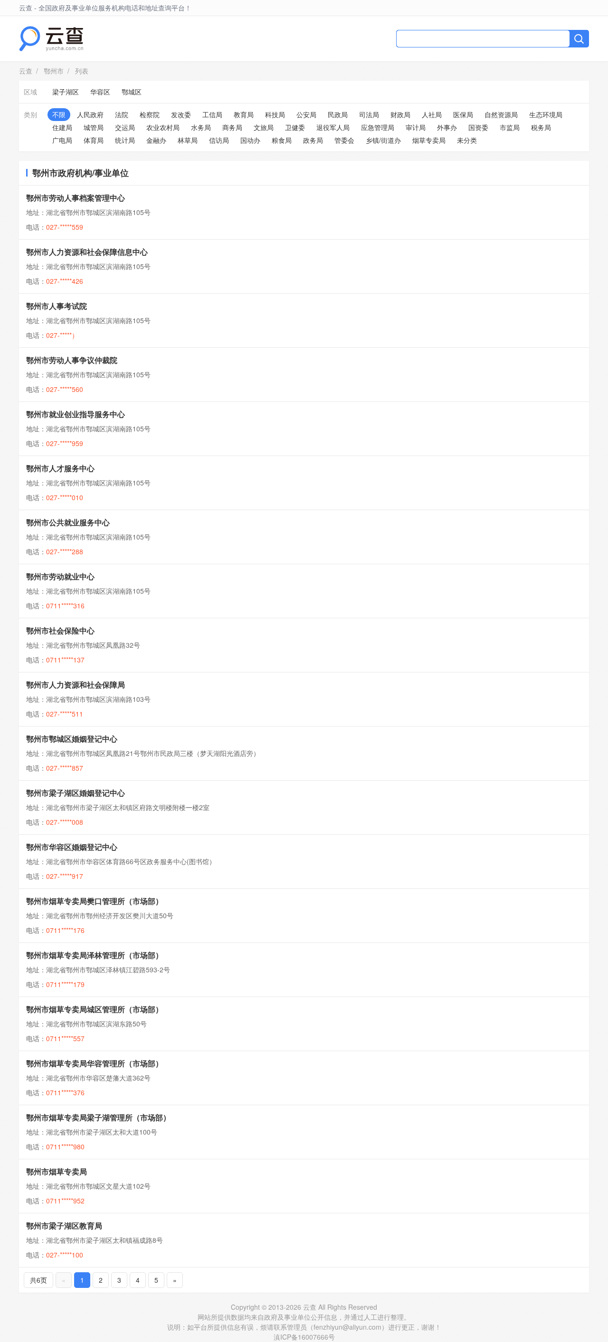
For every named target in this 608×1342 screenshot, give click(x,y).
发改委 (181, 114)
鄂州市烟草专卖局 (56, 1171)
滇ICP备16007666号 (304, 1337)
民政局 (338, 114)
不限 (59, 114)
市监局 (510, 127)
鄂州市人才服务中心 (60, 468)
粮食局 (282, 140)
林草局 (188, 140)
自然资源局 (501, 114)
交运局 (125, 127)
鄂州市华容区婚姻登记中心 (71, 846)
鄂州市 (54, 70)
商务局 (232, 127)
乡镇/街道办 (383, 140)
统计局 (125, 140)
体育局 (94, 140)
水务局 (201, 127)
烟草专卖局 (429, 140)
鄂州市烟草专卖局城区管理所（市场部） (94, 1009)
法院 (121, 114)
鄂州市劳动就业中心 (60, 576)
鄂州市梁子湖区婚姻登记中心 (75, 792)
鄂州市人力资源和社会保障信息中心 (87, 251)
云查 (25, 70)
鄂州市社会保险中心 (60, 630)
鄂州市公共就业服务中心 (68, 522)
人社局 (432, 114)
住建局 (62, 127)
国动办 (250, 140)
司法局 (369, 114)
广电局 (62, 140)
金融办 (156, 140)
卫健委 (295, 127)
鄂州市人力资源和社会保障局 (75, 684)
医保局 (463, 114)
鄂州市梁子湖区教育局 (64, 1225)
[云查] (51, 39)
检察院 (150, 114)
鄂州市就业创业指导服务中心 (75, 414)
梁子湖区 (65, 91)
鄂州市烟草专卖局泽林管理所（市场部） (94, 955)
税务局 (541, 127)
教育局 (244, 114)
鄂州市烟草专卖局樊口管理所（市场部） (94, 900)
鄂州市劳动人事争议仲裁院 (71, 359)
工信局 (212, 114)
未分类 (467, 140)
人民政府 (90, 114)
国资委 (478, 127)
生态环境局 (545, 114)
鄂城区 (132, 91)
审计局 (416, 127)
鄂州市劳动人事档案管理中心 (75, 197)
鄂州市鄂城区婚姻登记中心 (71, 738)
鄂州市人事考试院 (56, 305)
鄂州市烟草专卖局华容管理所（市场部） (94, 1063)
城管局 (94, 127)
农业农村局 (163, 127)
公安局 (306, 114)
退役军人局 (333, 127)
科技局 (275, 114)
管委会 (344, 140)
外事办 (447, 127)
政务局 (313, 140)
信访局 (219, 140)
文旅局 (264, 127)
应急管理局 (377, 127)
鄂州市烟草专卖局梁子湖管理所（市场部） (98, 1117)
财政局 (400, 114)
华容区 (100, 91)
